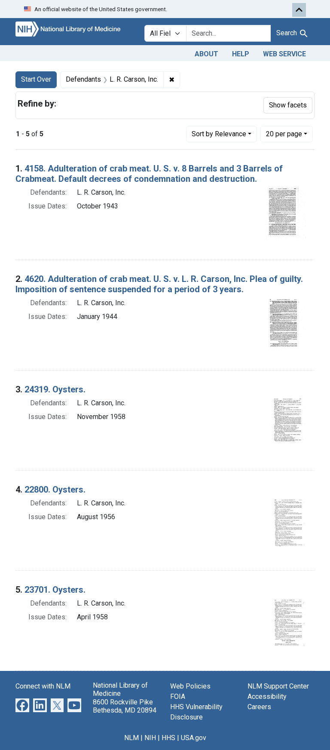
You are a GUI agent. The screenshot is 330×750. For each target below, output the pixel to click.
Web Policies (190, 686)
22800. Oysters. (55, 489)
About (206, 54)
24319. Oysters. (55, 389)
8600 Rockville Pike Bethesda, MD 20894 (124, 706)
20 (284, 133)
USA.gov (193, 738)
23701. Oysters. (55, 590)
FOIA (177, 696)
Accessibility (267, 696)
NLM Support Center (278, 686)
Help (240, 54)
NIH (150, 738)
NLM (131, 738)
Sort (219, 134)
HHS (168, 738)
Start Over (36, 79)
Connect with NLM (42, 686)
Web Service (284, 54)
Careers (259, 707)
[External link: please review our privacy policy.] (22, 705)
